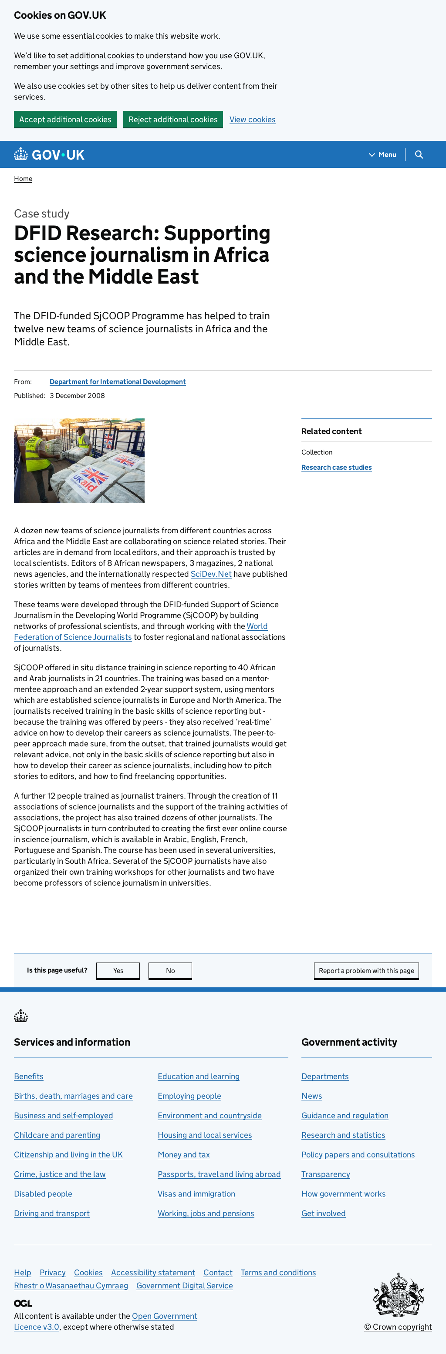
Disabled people (43, 1194)
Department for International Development (118, 382)
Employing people (189, 1096)
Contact (218, 1272)
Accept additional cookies (65, 119)
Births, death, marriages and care (73, 1096)
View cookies (253, 119)
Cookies (88, 1272)
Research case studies (336, 467)
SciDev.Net (211, 574)
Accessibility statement (153, 1272)
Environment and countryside (210, 1115)
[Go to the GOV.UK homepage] (49, 155)
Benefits (29, 1076)
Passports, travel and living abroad (219, 1174)
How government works (343, 1194)
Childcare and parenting (57, 1135)
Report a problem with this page (366, 970)
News (311, 1096)
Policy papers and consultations (358, 1155)
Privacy (53, 1272)
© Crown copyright (398, 1327)
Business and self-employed (63, 1115)
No (179, 970)
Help (22, 1272)
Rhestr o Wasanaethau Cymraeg (71, 1285)
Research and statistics (343, 1135)
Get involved (323, 1213)
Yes (126, 970)
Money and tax (184, 1155)
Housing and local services (205, 1135)
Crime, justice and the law (60, 1174)
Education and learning (199, 1076)
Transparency (325, 1174)
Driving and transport (52, 1213)
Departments (325, 1076)
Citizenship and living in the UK (68, 1155)
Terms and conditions (278, 1272)
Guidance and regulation (345, 1115)
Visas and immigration (196, 1194)
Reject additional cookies (173, 119)
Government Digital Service (184, 1285)
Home (23, 178)
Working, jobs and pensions (206, 1213)
